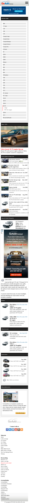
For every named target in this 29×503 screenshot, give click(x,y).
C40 (4, 31)
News (2, 447)
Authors (3, 492)
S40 (4, 64)
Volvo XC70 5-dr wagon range (18, 366)
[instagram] (18, 429)
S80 (4, 69)
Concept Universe (6, 44)
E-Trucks (5, 49)
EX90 (4, 59)
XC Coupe (5, 95)
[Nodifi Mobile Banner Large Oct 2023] (14, 14)
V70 (4, 85)
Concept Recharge (7, 41)
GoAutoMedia (4, 482)
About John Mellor (5, 495)
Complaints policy (5, 498)
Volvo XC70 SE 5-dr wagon (17, 375)
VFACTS (3, 473)
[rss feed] (21, 429)
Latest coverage (4, 438)
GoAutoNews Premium (6, 483)
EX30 (4, 54)
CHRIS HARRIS (8, 279)
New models (4, 443)
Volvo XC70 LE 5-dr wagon (17, 370)
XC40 (4, 98)
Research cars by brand (6, 463)
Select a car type (4, 461)
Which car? (3, 464)
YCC (4, 115)
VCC (4, 90)
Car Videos (3, 442)
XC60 (4, 103)
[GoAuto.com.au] (6, 5)
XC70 (4, 106)
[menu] (26, 3)
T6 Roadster (5, 75)
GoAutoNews (4, 485)
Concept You (5, 46)
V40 (4, 77)
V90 (4, 87)
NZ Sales (3, 474)
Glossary (3, 476)
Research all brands (7, 117)
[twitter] (10, 429)
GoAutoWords (4, 490)
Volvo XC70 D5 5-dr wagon (17, 361)
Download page (20, 413)
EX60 (4, 57)
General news (4, 471)
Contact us (3, 493)
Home (2, 437)
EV (3, 51)
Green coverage (4, 468)
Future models (4, 445)
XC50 (4, 100)
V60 (4, 82)
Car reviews (3, 440)
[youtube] (15, 429)
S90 (4, 72)
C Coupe (5, 26)
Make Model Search (5, 448)
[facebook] (7, 429)
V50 (4, 80)
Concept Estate (6, 39)
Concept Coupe (6, 36)
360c (4, 23)
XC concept (5, 93)
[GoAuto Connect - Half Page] (16, 277)
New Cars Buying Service (7, 452)
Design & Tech (4, 488)
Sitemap (3, 453)
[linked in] (13, 429)
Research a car (4, 459)
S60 (4, 67)
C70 (4, 33)
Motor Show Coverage (6, 450)
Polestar (4, 62)
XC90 (4, 112)
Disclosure (3, 497)
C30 (4, 28)
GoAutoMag (4, 487)
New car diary (4, 466)
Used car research (5, 469)
